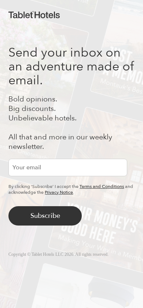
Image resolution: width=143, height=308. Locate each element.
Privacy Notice (59, 192)
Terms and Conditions (102, 186)
